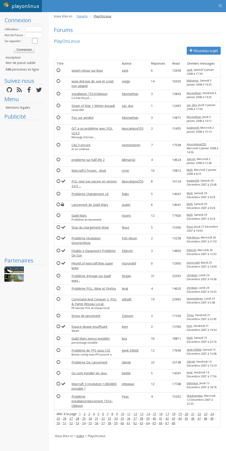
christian (192, 275)
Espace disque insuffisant (89, 326)
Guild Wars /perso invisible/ (91, 338)
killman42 (128, 160)
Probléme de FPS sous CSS (91, 350)
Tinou (190, 315)
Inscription (13, 57)
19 (180, 414)
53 (77, 423)
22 (199, 414)
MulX (190, 170)
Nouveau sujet (206, 50)
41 (160, 418)
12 (135, 414)
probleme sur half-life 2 (88, 160)
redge (126, 81)
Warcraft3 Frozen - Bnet (89, 170)
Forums (82, 16)
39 (148, 418)
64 (148, 423)
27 (71, 418)
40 (154, 418)
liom (125, 326)
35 (122, 418)
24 (212, 414)
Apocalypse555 (132, 128)
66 (160, 423)
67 (167, 423)
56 (96, 423)
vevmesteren (131, 145)
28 (77, 418)
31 (96, 418)
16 (161, 414)
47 (199, 418)
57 (103, 423)
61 (128, 423)
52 (71, 423)
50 (58, 423)
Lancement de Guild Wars (90, 205)
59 (116, 423)
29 (84, 418)
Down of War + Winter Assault (93, 106)
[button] (220, 5)
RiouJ (125, 227)
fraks (125, 194)
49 (212, 418)
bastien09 (193, 128)
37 (135, 418)
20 (186, 414)
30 (90, 418)
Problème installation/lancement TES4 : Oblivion (92, 401)
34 (116, 418)
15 (154, 414)
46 (192, 418)
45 (186, 418)
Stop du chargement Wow (90, 227)
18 (173, 414)
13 (141, 414)
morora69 (129, 263)
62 (135, 423)
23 (205, 414)
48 (205, 418)
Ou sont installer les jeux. (89, 373)
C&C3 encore (81, 145)
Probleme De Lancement (89, 362)
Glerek (126, 362)
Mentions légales (18, 107)
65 (154, 423)
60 (122, 423)
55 (90, 423)
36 (128, 418)
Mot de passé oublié (21, 63)
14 (148, 414)
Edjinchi (127, 251)
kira (124, 338)
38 (141, 418)
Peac (125, 396)
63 (141, 423)
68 (173, 423)
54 (84, 423)
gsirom (191, 159)
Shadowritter (195, 396)
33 (109, 418)
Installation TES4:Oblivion (89, 94)
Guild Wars (79, 215)
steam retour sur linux (87, 70)
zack (125, 70)
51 (64, 423)
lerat (125, 288)
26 (64, 418)
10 (122, 414)
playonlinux (24, 6)
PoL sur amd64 (82, 118)
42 (167, 418)
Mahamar (193, 80)
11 (129, 414)
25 (58, 418)
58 (109, 423)
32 (103, 418)
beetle (126, 373)
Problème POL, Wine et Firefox (94, 288)
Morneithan (130, 94)
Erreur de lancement (86, 316)
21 (193, 414)
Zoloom (127, 316)
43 (173, 418)
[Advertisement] (24, 188)
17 (167, 414)
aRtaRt (127, 299)
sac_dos (127, 106)
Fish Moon (129, 238)
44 (180, 418)
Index (80, 436)
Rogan (126, 276)
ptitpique (128, 384)
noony (126, 215)
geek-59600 (130, 350)
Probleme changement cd (90, 194)
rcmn (125, 170)
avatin (126, 205)
